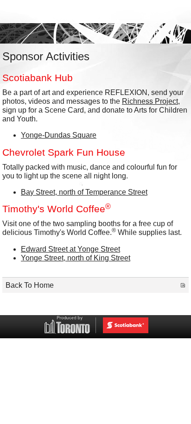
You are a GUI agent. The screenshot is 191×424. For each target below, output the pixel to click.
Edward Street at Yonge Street (70, 249)
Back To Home (30, 285)
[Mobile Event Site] (95, 11)
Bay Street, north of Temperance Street (84, 192)
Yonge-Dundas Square (58, 135)
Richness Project (150, 101)
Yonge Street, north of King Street (75, 258)
